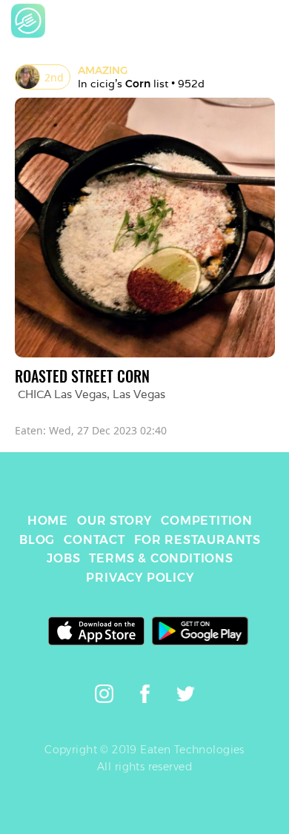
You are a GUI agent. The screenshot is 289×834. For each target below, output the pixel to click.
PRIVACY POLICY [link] (139, 578)
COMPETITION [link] (207, 521)
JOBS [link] (63, 558)
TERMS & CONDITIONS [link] (161, 558)
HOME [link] (47, 521)
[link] (28, 21)
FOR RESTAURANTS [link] (197, 540)
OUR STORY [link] (114, 521)
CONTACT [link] (94, 540)
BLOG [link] (37, 540)
